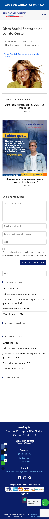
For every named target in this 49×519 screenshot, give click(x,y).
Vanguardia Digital (34, 516)
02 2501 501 (24, 457)
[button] (3, 468)
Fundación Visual (36, 514)
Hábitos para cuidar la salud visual (19, 293)
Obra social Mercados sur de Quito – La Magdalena (24, 106)
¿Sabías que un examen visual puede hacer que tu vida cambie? (24, 180)
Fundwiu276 (11, 41)
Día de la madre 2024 (12, 314)
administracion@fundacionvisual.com (24, 471)
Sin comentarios (32, 45)
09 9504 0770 (38, 5)
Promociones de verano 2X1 (16, 308)
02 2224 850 (24, 461)
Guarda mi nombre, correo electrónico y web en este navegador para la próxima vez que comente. (24, 254)
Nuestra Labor (12, 45)
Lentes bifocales (10, 288)
